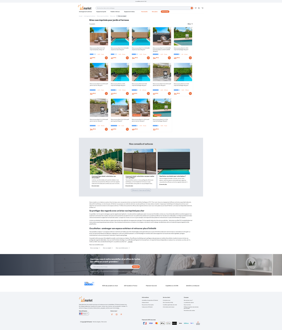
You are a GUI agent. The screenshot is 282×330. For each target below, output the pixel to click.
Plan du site (104, 321)
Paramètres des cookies (189, 310)
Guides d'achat (145, 302)
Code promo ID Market (147, 307)
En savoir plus (95, 186)
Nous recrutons (187, 304)
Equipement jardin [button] (101, 11)
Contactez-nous (166, 300)
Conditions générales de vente (170, 304)
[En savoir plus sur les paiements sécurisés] (145, 323)
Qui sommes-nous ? (188, 300)
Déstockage (165, 11)
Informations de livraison (168, 307)
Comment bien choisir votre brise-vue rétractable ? (104, 177)
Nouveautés (144, 11)
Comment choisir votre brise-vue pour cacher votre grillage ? (140, 177)
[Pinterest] (121, 314)
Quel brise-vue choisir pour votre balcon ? (172, 176)
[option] (141, 1)
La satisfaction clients (189, 302)
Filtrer (189, 24)
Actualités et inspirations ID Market (150, 300)
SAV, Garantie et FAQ (168, 302)
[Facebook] (111, 314)
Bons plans (155, 11)
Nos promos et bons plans (148, 304)
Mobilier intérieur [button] (115, 11)
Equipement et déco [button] (129, 11)
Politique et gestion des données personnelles (191, 307)
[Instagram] (116, 314)
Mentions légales (96, 321)
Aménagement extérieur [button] (85, 11)
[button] (199, 8)
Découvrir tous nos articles (141, 190)
